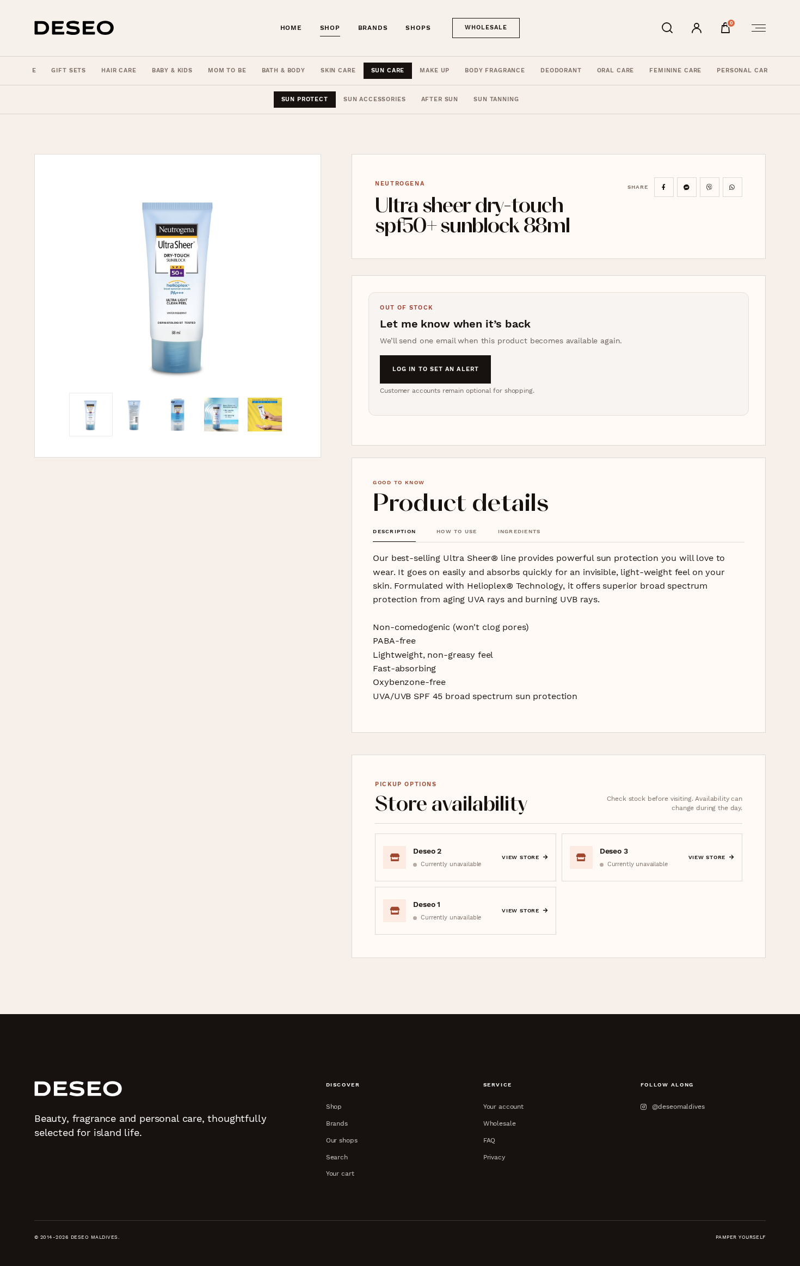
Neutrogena (399, 183)
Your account (503, 1106)
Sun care (388, 70)
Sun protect (304, 99)
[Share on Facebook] (664, 187)
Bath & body (283, 70)
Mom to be (227, 70)
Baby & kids (172, 70)
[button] (178, 284)
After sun (440, 99)
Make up (435, 70)
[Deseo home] (74, 28)
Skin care (338, 70)
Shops (418, 28)
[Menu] (755, 27)
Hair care (119, 70)
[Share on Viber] (709, 187)
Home (291, 28)
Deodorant (561, 70)
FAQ (489, 1140)
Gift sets (68, 70)
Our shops (342, 1140)
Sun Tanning (496, 99)
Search (337, 1157)
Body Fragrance (495, 70)
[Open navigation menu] (755, 27)
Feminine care (675, 70)
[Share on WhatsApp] (732, 187)
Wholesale (486, 27)
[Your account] (696, 28)
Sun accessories (374, 99)
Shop (330, 28)
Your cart (340, 1173)
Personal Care (744, 70)
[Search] (667, 28)
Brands (373, 28)
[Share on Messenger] (687, 187)
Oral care (616, 70)
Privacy (494, 1157)
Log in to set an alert (435, 369)
